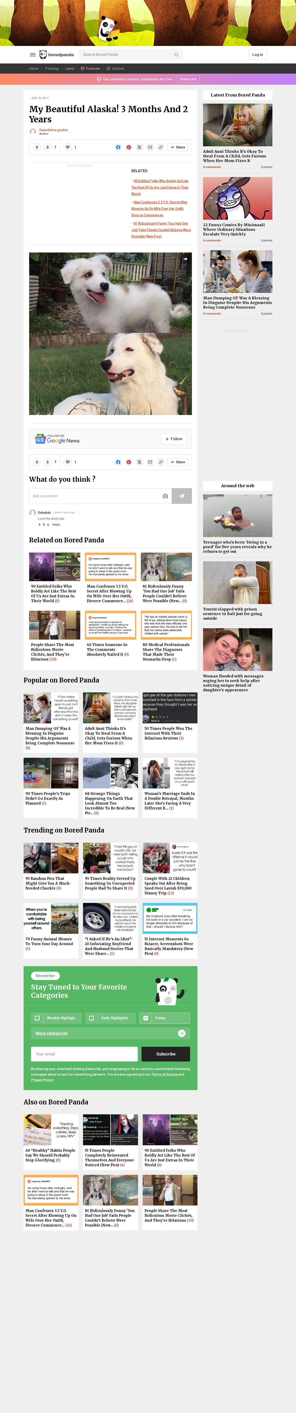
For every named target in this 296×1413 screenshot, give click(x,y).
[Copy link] (161, 147)
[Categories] (33, 54)
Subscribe (188, 79)
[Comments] (68, 147)
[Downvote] (48, 147)
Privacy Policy (42, 1080)
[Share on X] (139, 147)
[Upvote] (37, 147)
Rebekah (44, 512)
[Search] (176, 54)
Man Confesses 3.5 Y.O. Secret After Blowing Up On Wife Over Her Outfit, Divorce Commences (159, 208)
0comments (212, 167)
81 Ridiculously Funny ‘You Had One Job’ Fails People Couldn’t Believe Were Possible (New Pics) (161, 230)
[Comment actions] (79, 512)
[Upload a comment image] (165, 496)
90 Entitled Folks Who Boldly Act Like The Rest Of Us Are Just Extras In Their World (160, 187)
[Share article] (185, 259)
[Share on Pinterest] (129, 147)
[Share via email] (150, 147)
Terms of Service (164, 1074)
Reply (56, 524)
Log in (257, 54)
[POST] (182, 496)
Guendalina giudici (53, 130)
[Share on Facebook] (118, 147)
